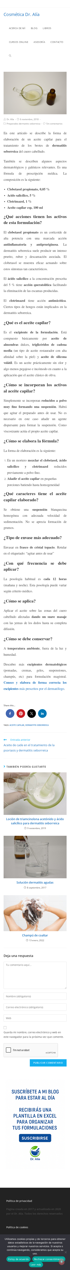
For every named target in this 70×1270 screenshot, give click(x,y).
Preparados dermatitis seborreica (23, 123)
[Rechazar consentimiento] (65, 1252)
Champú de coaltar (35, 935)
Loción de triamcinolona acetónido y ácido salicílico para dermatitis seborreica (35, 821)
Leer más (36, 1264)
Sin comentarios (54, 123)
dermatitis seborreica (37, 725)
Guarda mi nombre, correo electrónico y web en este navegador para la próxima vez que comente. (34, 1035)
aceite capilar (17, 725)
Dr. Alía (10, 119)
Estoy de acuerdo (18, 1259)
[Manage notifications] (61, 1262)
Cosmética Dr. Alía (21, 14)
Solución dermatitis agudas (35, 882)
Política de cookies (17, 1227)
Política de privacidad (19, 1201)
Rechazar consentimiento (49, 1259)
